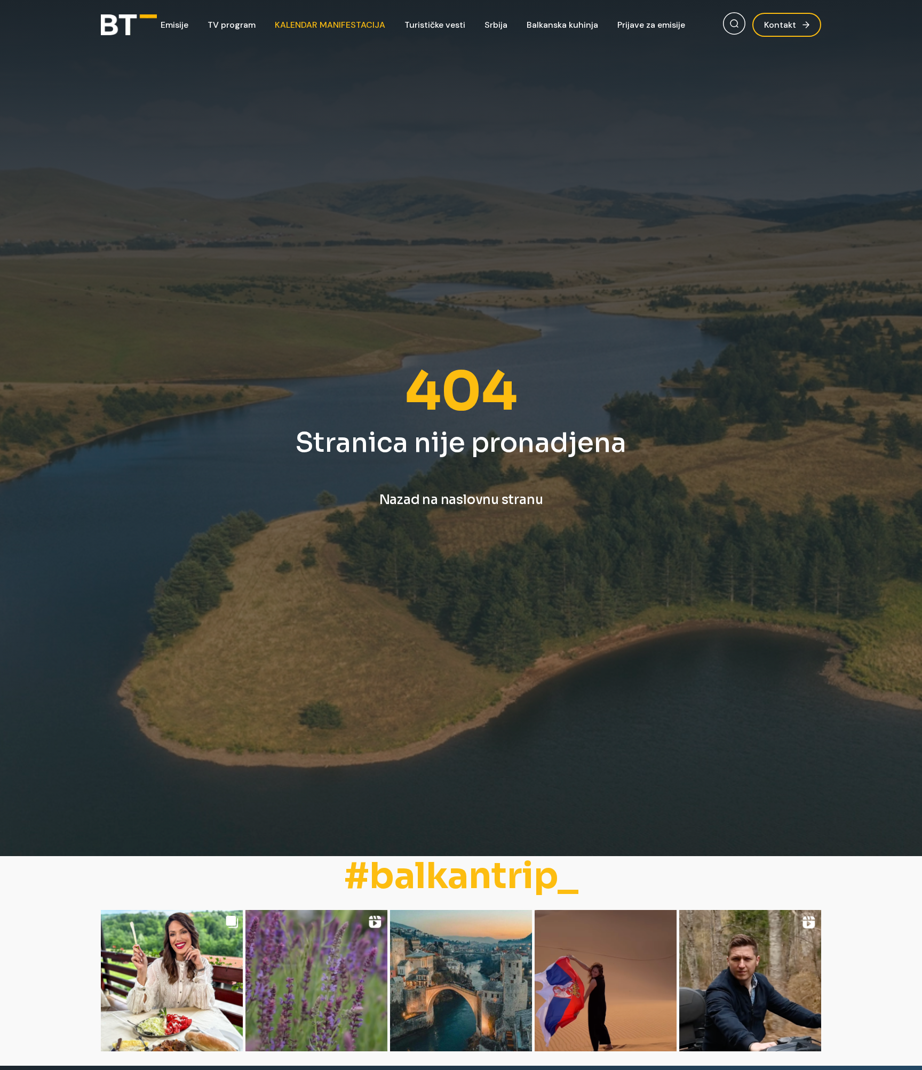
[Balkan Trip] (129, 25)
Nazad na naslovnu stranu (461, 500)
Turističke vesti (434, 24)
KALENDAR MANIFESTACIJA (330, 24)
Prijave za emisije (651, 24)
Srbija (495, 24)
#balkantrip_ (461, 876)
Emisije (174, 24)
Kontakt (780, 24)
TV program (232, 24)
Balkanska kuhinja (562, 24)
